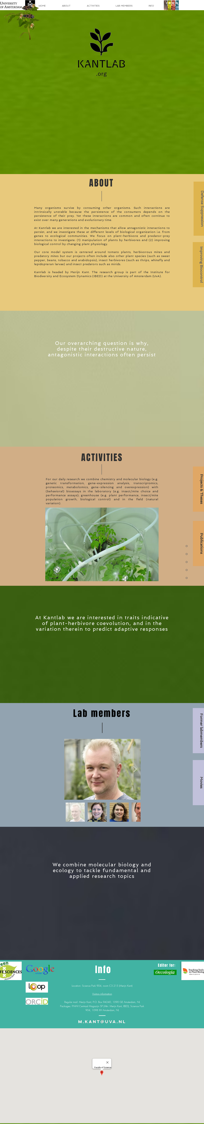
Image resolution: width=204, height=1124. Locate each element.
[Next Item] (135, 769)
